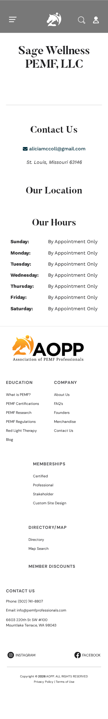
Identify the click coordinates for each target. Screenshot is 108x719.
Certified (40, 476)
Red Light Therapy (21, 430)
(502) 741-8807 (30, 601)
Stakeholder (43, 494)
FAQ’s (58, 403)
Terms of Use (65, 682)
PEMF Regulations (21, 421)
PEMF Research (19, 412)
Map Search (38, 548)
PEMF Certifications (22, 403)
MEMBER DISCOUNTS (51, 566)
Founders (62, 412)
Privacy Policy (43, 682)
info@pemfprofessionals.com (41, 610)
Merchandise (65, 421)
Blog (9, 439)
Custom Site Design (49, 503)
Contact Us (63, 430)
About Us (62, 394)
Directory (36, 539)
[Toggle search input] (81, 20)
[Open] (13, 19)
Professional (43, 485)
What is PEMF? (18, 394)
